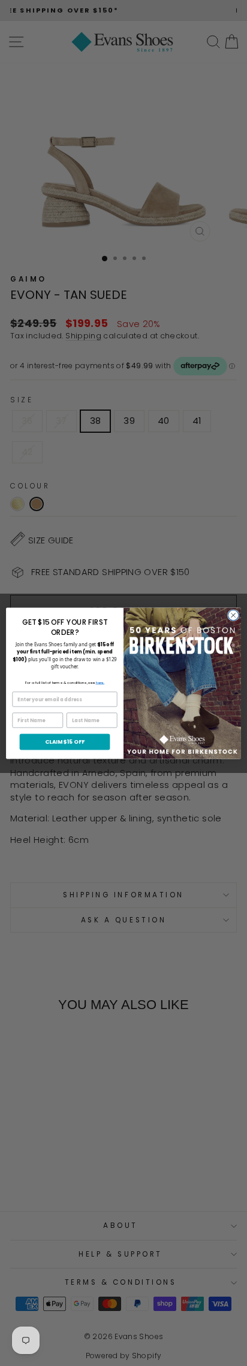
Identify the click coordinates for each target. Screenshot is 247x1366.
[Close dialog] (233, 615)
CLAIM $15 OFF (65, 741)
